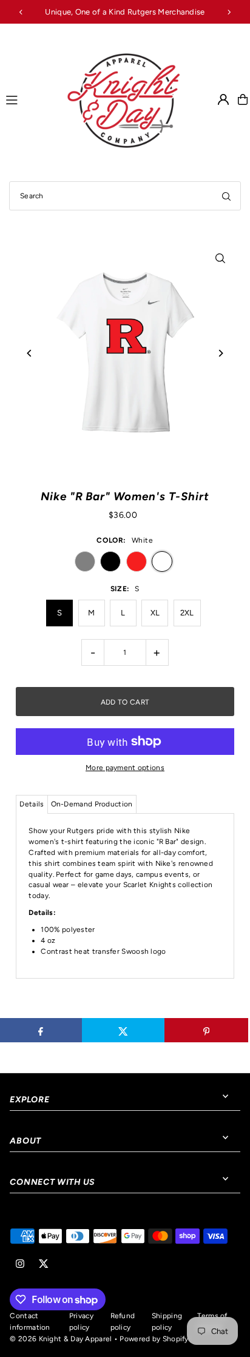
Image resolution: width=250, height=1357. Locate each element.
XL (155, 612)
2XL (187, 612)
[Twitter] (44, 1264)
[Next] (229, 12)
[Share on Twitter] (123, 1030)
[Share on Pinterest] (206, 1030)
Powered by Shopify (154, 1339)
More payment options (125, 767)
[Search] (226, 195)
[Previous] (21, 12)
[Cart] (243, 99)
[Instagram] (20, 1264)
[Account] (223, 99)
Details (31, 804)
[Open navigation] (29, 98)
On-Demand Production (92, 804)
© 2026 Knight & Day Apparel (61, 1339)
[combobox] (125, 195)
